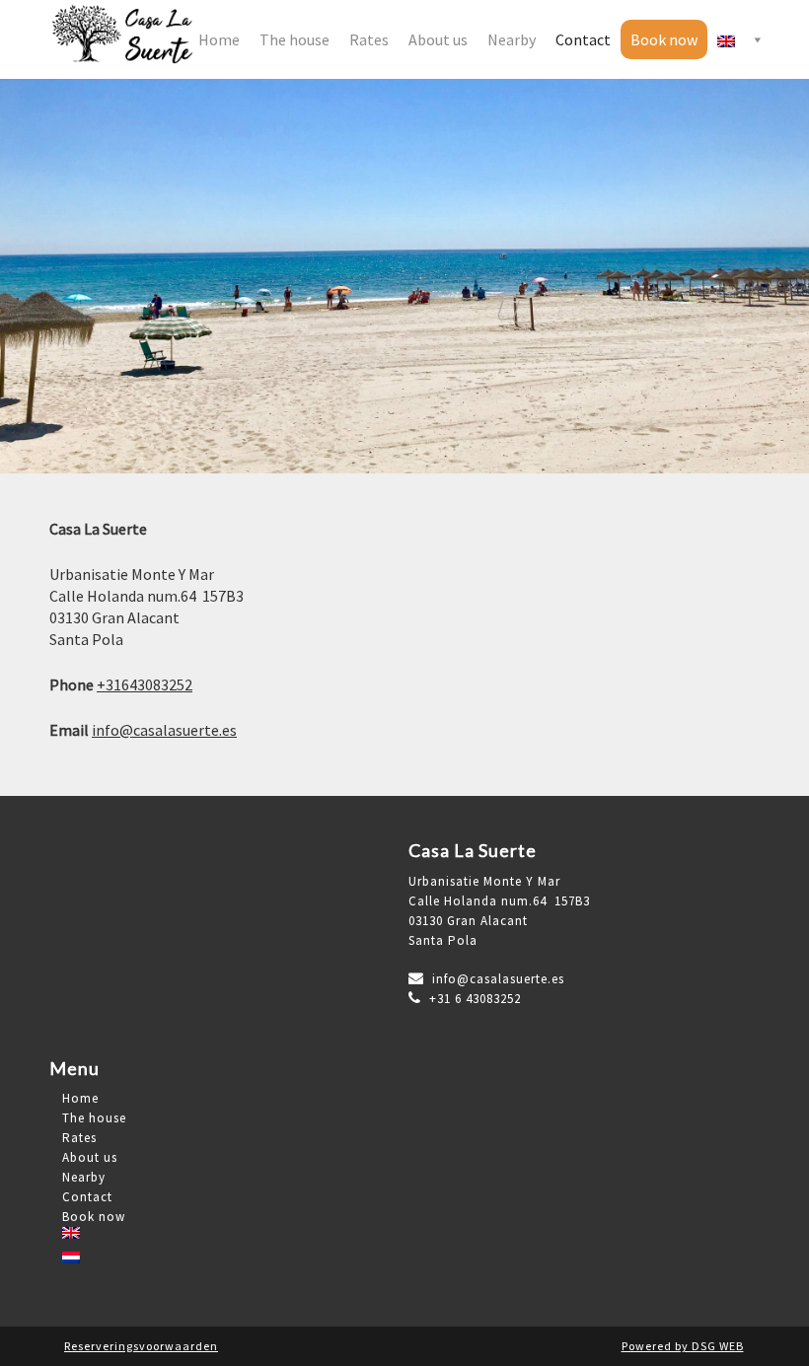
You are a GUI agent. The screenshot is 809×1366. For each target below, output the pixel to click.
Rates (369, 39)
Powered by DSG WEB (683, 1345)
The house (294, 39)
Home (219, 39)
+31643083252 (144, 684)
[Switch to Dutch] (220, 1267)
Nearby (511, 39)
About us (438, 39)
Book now (664, 39)
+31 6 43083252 (471, 998)
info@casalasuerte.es (164, 730)
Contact (583, 39)
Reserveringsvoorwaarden (141, 1345)
